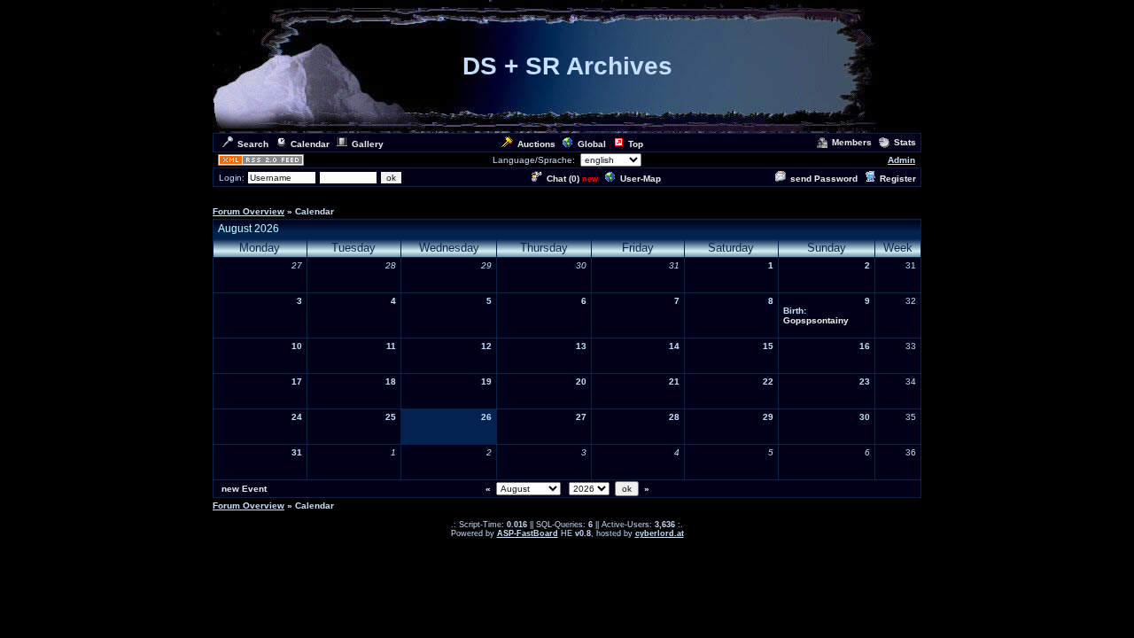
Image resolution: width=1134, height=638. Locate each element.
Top (635, 144)
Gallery (368, 144)
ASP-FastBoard (527, 533)
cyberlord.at (659, 533)
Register (898, 178)
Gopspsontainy (816, 320)
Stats (905, 142)
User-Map (640, 178)
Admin (901, 160)
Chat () (563, 178)
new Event (244, 489)
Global (592, 144)
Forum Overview (248, 211)
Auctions (536, 144)
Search (252, 144)
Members (852, 142)
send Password (824, 178)
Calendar (310, 144)
